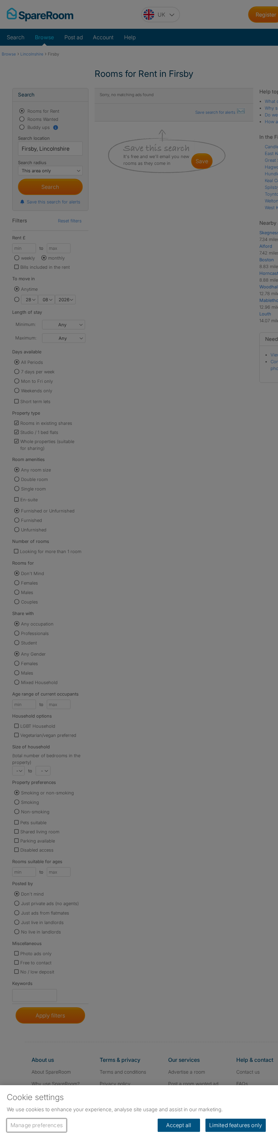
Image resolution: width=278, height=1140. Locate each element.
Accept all (179, 1125)
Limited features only (235, 1125)
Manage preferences (37, 1125)
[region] (139, 1112)
